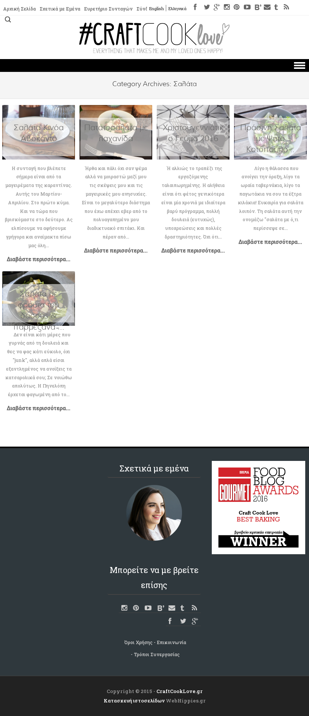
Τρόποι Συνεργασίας (157, 654)
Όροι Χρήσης (138, 642)
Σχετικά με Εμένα (60, 9)
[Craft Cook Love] (154, 51)
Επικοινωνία (171, 642)
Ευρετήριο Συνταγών (108, 9)
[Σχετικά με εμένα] (154, 513)
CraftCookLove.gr (179, 691)
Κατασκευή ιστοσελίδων (134, 700)
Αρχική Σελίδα (19, 9)
